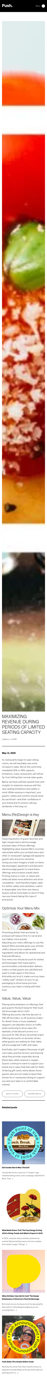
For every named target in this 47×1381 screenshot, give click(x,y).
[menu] (43, 6)
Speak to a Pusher (12, 1094)
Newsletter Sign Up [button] (34, 1094)
